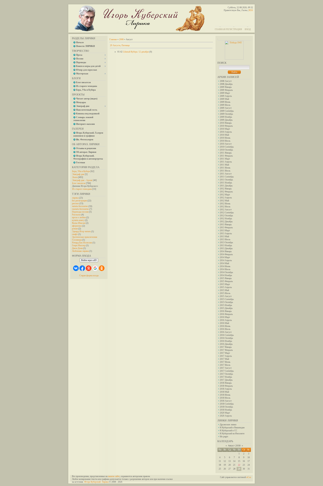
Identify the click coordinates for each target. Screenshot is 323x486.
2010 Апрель (226, 132)
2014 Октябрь (226, 272)
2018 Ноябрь (226, 409)
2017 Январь (226, 347)
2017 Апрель (226, 356)
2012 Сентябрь (227, 212)
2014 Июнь (225, 266)
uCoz (248, 477)
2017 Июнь (225, 362)
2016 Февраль (226, 314)
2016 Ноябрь (226, 341)
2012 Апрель (226, 197)
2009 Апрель (226, 96)
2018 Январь (226, 383)
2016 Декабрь (226, 344)
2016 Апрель (226, 320)
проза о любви (79, 217)
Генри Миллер (78, 245)
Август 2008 (234, 445)
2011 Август (226, 173)
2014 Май (224, 263)
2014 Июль (225, 269)
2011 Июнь (225, 167)
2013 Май (224, 236)
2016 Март (225, 317)
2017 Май (224, 359)
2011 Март (225, 158)
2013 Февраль (226, 227)
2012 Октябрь (226, 215)
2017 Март (225, 353)
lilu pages (224, 436)
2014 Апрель (226, 260)
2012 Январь (226, 188)
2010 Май (224, 135)
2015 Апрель (226, 287)
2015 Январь (226, 278)
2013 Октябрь (226, 242)
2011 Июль (225, 170)
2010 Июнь (225, 138)
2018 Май (224, 392)
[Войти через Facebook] (82, 268)
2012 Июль (225, 206)
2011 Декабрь (226, 185)
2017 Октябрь (226, 374)
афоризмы (77, 226)
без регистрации (79, 200)
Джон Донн (77, 248)
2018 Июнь (225, 395)
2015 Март (225, 284)
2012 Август (226, 209)
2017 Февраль (226, 350)
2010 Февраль (226, 126)
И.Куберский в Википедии (232, 427)
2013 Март (225, 230)
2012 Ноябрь (226, 218)
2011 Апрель (226, 161)
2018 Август (226, 401)
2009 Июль (225, 105)
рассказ (75, 203)
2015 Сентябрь (227, 299)
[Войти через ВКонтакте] (76, 268)
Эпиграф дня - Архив (82, 180)
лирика (75, 197)
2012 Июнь (225, 203)
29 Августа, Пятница (120, 45)
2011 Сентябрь (227, 176)
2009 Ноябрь (226, 117)
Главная (220, 29)
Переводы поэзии (80, 212)
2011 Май (224, 164)
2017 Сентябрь (227, 371)
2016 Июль (225, 329)
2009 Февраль (226, 90)
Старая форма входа (89, 275)
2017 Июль (225, 365)
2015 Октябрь (226, 302)
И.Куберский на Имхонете (232, 433)
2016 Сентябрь (227, 335)
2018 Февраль (226, 386)
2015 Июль (225, 293)
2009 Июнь (225, 102)
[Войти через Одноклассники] (101, 268)
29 (239, 469)
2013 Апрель (226, 233)
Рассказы (76, 214)
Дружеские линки (228, 424)
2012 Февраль (226, 191)
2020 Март (225, 412)
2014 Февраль (226, 254)
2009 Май (224, 99)
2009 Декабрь (226, 120)
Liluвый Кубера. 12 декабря (136, 51)
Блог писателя (78, 183)
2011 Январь (226, 152)
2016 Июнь (225, 326)
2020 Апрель (226, 415)
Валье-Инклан (78, 223)
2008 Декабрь (226, 84)
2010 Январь (226, 123)
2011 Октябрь (226, 179)
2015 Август (226, 296)
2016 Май (224, 323)
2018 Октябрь (226, 406)
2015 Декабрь (226, 308)
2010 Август (226, 144)
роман (75, 228)
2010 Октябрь (226, 149)
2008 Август (226, 81)
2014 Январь (226, 251)
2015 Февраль (226, 281)
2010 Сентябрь (227, 147)
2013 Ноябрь (226, 245)
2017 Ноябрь (226, 377)
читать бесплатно (80, 206)
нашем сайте (114, 476)
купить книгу (78, 220)
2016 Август (226, 332)
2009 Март (225, 93)
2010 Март (225, 129)
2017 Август (226, 368)
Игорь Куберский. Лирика (96, 482)
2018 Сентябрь (227, 404)
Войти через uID (89, 260)
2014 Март (225, 257)
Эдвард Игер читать (81, 231)
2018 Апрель (226, 389)
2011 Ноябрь (226, 182)
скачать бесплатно (80, 209)
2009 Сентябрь (227, 111)
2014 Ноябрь (226, 275)
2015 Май (224, 290)
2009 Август (226, 108)
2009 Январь (226, 87)
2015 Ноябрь (226, 305)
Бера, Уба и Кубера (81, 171)
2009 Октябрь (226, 114)
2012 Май (224, 200)
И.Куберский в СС (228, 430)
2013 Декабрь (226, 248)
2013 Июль (225, 239)
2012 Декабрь (226, 221)
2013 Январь (226, 224)
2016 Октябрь (226, 338)
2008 (121, 39)
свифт (75, 234)
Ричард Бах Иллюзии (82, 242)
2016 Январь (226, 311)
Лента (75, 177)
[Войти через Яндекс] (88, 268)
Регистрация (234, 29)
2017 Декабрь (226, 380)
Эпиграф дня (78, 174)
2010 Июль (225, 141)
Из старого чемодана (82, 189)
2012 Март (225, 194)
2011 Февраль (226, 155)
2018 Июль (225, 398)
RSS (251, 10)
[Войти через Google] (95, 268)
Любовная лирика (80, 251)
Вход (248, 29)
